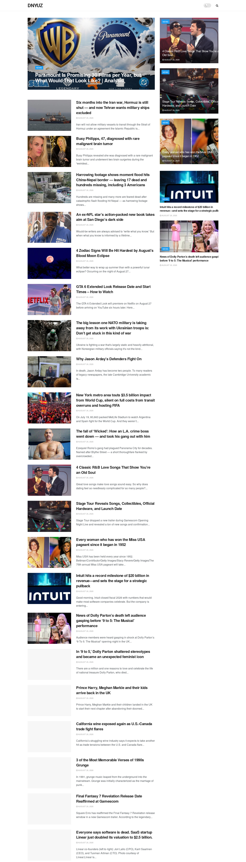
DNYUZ (35, 5)
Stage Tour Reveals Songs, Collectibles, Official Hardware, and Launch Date (115, 506)
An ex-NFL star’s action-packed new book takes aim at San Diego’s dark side (115, 217)
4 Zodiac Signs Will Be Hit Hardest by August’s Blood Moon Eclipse (114, 253)
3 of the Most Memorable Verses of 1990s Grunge (110, 762)
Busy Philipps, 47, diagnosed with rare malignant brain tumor (107, 141)
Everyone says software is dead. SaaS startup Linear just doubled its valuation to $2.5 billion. (114, 834)
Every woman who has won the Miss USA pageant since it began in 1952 (110, 542)
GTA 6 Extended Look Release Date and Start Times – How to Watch (113, 289)
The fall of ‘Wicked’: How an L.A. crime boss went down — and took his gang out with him (113, 433)
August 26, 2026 (44, 87)
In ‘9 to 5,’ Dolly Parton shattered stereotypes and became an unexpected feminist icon (113, 654)
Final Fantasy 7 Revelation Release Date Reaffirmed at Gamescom (109, 798)
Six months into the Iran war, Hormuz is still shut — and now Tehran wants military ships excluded (112, 107)
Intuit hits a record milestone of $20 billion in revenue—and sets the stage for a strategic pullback (112, 580)
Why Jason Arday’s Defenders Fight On (108, 358)
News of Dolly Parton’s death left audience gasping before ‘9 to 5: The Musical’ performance (111, 620)
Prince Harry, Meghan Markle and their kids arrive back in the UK (112, 690)
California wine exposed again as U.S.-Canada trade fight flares (114, 726)
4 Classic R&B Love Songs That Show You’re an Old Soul (113, 469)
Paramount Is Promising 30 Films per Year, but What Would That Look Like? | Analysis (88, 77)
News (39, 67)
